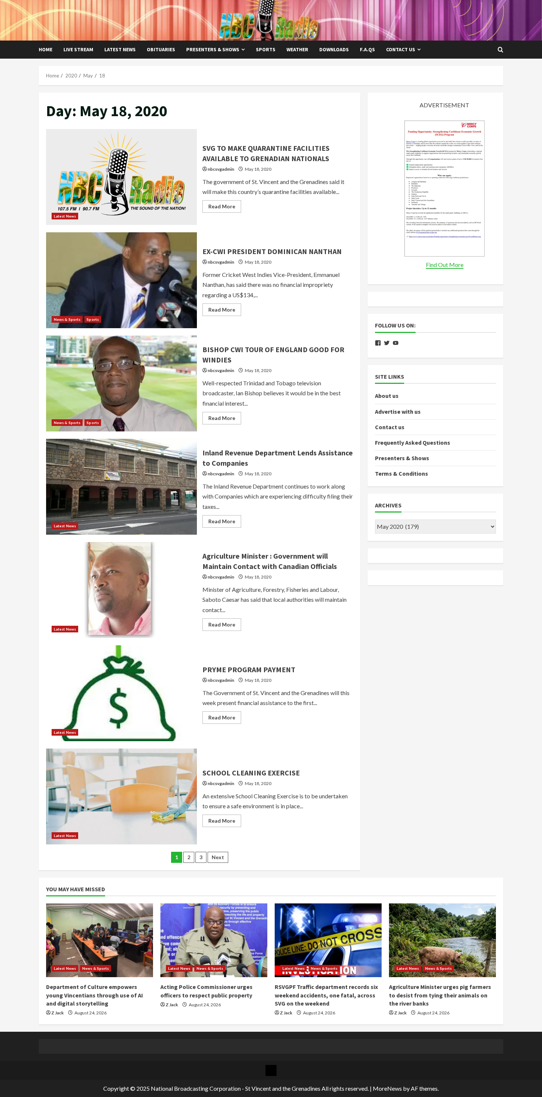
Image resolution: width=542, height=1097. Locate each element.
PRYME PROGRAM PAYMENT (121, 693)
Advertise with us (398, 411)
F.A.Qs (367, 49)
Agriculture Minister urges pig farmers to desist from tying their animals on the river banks (440, 995)
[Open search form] (500, 50)
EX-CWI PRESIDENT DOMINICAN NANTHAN (121, 280)
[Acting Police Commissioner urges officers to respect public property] (213, 940)
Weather (297, 49)
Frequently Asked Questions (412, 442)
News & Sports (67, 319)
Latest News (120, 49)
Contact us (400, 49)
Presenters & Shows (212, 49)
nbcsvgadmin (221, 169)
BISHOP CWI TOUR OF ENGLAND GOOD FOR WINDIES (121, 383)
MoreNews (387, 1088)
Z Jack (57, 1013)
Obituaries (161, 49)
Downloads (334, 49)
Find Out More (444, 264)
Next (218, 857)
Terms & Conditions (401, 473)
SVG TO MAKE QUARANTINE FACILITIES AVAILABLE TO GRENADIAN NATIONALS (121, 177)
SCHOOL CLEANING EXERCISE (121, 796)
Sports (265, 49)
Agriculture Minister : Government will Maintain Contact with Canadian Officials (121, 590)
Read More (224, 208)
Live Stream (78, 49)
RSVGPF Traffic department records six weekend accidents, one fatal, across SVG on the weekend (326, 995)
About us (387, 395)
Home (45, 49)
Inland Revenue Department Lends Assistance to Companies (121, 487)
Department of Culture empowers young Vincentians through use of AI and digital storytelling (94, 995)
